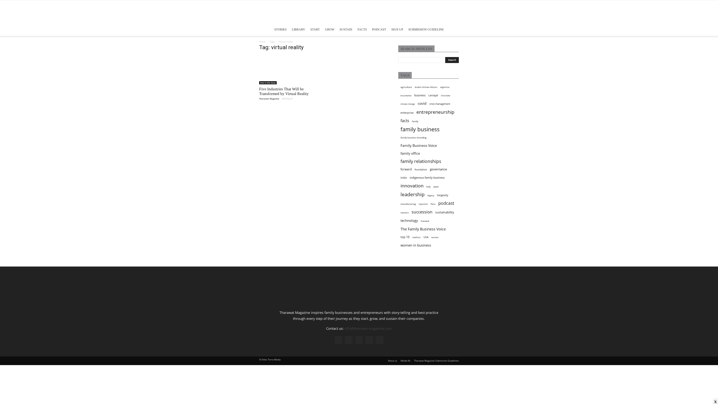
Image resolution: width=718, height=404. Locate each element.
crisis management (439, 103)
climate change (408, 104)
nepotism (423, 204)
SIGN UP (397, 29)
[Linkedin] (359, 340)
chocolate (445, 95)
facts (405, 120)
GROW (329, 29)
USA (426, 237)
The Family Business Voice (423, 229)
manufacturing (408, 204)
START (315, 29)
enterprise (407, 112)
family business (420, 129)
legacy (430, 195)
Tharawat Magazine (269, 98)
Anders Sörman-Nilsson (426, 87)
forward (406, 169)
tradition (416, 237)
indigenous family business (427, 177)
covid (422, 103)
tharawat (425, 221)
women (435, 237)
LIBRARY (298, 29)
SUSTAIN (346, 29)
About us (392, 360)
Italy (428, 186)
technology (409, 220)
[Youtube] (379, 340)
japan (436, 186)
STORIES (280, 29)
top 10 (405, 237)
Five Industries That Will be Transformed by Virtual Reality (284, 91)
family (415, 121)
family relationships (421, 161)
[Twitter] (369, 340)
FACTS (362, 29)
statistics (405, 212)
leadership (413, 195)
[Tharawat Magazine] (359, 13)
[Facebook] (338, 340)
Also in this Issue (268, 82)
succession (422, 212)
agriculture (406, 87)
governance (438, 169)
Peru (433, 204)
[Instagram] (348, 340)
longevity (442, 195)
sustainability (444, 212)
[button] (454, 29)
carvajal (433, 95)
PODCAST (379, 29)
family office (410, 153)
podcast (446, 203)
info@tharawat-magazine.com (368, 328)
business (420, 95)
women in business (416, 245)
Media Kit (405, 360)
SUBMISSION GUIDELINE (426, 29)
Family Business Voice (419, 145)
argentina (444, 87)
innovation (412, 186)
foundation (421, 169)
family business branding (413, 137)
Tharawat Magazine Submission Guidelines (436, 360)
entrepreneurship (435, 112)
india (404, 177)
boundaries (406, 95)
